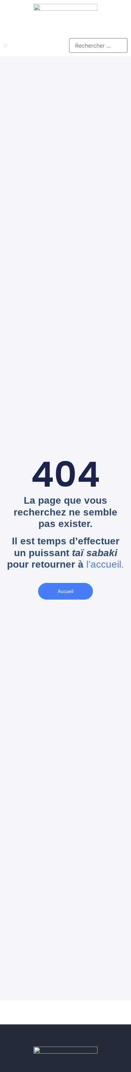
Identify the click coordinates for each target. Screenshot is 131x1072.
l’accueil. (105, 564)
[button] (5, 45)
